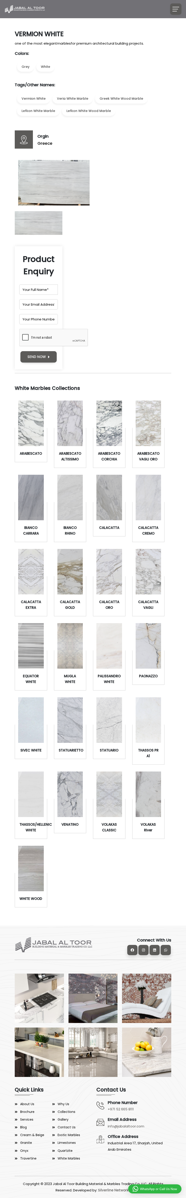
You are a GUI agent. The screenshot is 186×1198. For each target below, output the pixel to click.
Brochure (27, 1112)
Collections (66, 1112)
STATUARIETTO (71, 750)
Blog (23, 1127)
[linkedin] (154, 950)
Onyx (24, 1151)
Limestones (67, 1143)
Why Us (63, 1104)
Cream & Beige (32, 1135)
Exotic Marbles (69, 1135)
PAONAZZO (148, 676)
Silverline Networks (114, 1190)
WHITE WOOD (31, 898)
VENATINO (69, 824)
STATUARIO (109, 750)
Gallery (63, 1119)
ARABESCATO (31, 453)
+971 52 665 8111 (121, 1109)
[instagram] (143, 950)
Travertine (28, 1158)
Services (26, 1119)
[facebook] (132, 950)
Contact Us (67, 1127)
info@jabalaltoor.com (126, 1126)
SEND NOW (36, 356)
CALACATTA (109, 527)
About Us (27, 1104)
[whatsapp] (166, 950)
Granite (26, 1143)
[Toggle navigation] (175, 9)
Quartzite (65, 1151)
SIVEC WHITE (31, 750)
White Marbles (69, 1158)
